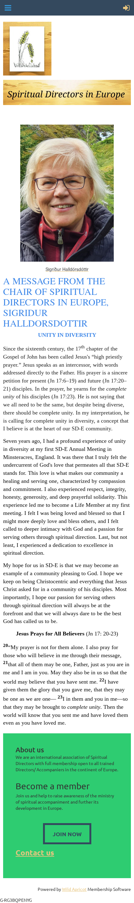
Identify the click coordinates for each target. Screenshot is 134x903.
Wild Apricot (74, 889)
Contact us (35, 852)
